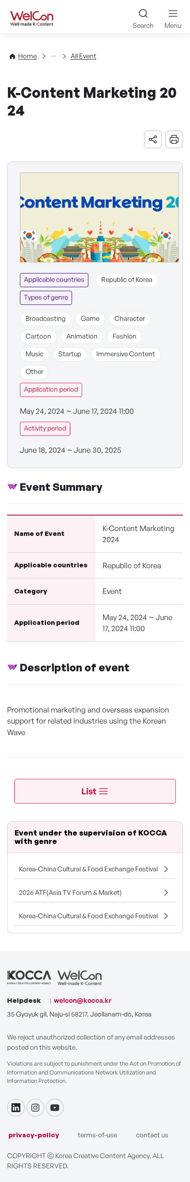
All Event (83, 56)
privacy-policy (33, 1135)
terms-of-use (97, 1135)
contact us (152, 1135)
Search (143, 25)
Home (27, 56)
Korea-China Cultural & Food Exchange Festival (88, 869)
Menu (172, 25)
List (88, 791)
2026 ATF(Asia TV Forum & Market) (70, 892)
